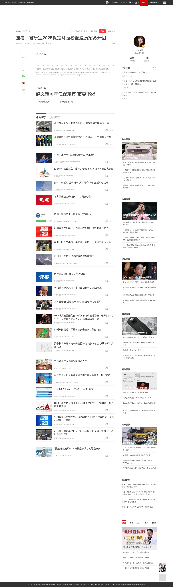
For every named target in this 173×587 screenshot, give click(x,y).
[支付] (131, 2)
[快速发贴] (23, 56)
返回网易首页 (44, 102)
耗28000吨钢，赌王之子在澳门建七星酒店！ (139, 337)
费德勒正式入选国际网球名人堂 (70, 361)
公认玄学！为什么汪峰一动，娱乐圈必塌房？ (139, 282)
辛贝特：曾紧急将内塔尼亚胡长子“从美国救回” (78, 287)
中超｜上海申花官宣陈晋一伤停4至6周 (74, 154)
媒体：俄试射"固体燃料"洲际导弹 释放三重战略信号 (81, 182)
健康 (124, 523)
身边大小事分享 (139, 53)
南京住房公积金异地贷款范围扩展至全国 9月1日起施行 (83, 375)
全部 (154, 68)
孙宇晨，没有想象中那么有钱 (133, 350)
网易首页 (7, 2)
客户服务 (84, 584)
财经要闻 (126, 314)
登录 (143, 2)
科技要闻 (126, 369)
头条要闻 (126, 139)
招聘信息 (77, 584)
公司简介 (63, 584)
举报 (113, 43)
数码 (154, 523)
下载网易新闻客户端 (65, 102)
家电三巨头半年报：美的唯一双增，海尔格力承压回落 (82, 242)
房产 (146, 523)
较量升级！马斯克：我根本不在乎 (135, 392)
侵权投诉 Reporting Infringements (134, 584)
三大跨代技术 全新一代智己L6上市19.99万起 (139, 468)
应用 (13, 2)
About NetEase (54, 584)
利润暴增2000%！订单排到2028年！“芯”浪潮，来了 (81, 228)
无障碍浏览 (21, 2)
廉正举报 (119, 584)
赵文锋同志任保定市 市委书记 (65, 93)
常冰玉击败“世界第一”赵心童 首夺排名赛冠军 (77, 301)
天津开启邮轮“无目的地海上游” (70, 273)
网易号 (25, 31)
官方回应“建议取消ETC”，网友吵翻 (72, 196)
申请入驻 (111, 31)
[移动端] (108, 2)
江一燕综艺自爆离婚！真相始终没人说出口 (138, 295)
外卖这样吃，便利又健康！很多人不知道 (138, 563)
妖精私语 (40, 43)
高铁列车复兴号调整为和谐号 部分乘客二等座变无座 (81, 123)
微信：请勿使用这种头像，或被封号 (73, 214)
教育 (131, 523)
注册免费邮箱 (153, 2)
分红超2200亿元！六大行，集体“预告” (74, 389)
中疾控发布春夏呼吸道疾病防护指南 (136, 568)
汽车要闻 (126, 424)
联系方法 (70, 584)
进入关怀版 (30, 2)
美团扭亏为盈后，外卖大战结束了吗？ (137, 398)
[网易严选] (123, 2)
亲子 (139, 523)
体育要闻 (126, 199)
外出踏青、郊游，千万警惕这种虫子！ (137, 552)
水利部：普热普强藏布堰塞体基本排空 (74, 256)
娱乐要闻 (126, 259)
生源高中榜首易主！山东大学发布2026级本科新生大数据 (83, 168)
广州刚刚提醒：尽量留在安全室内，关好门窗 (77, 329)
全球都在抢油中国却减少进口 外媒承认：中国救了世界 (82, 137)
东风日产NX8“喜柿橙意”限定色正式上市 (137, 455)
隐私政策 (91, 584)
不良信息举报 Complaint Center (105, 584)
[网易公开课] (115, 2)
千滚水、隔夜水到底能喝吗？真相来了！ (138, 557)
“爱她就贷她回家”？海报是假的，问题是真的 (77, 448)
